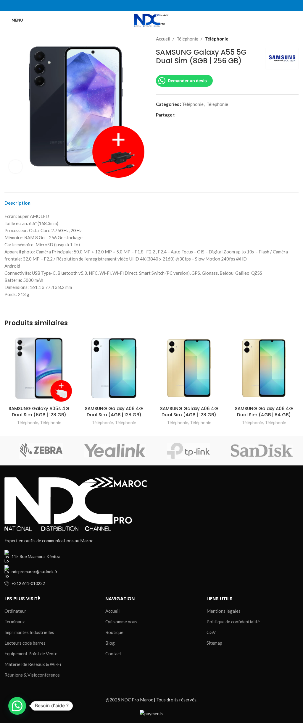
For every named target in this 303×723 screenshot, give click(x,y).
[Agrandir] (15, 166)
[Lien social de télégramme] (206, 115)
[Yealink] (115, 450)
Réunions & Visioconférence (32, 674)
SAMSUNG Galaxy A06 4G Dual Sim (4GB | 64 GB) (264, 411)
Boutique (114, 632)
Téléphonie (187, 38)
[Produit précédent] (280, 38)
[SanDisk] (261, 450)
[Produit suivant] (295, 38)
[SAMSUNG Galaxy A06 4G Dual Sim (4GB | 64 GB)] (264, 368)
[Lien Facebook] (144, 6)
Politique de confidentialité (233, 621)
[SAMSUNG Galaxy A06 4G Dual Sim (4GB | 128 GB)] (114, 368)
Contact (113, 653)
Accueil (163, 38)
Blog (110, 643)
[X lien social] (185, 115)
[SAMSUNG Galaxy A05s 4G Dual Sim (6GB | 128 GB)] (39, 368)
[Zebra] (41, 450)
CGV (211, 632)
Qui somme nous (121, 621)
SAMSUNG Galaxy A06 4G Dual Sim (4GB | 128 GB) (114, 411)
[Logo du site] (151, 19)
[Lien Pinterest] (192, 115)
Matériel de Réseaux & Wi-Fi (32, 664)
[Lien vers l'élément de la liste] (75, 571)
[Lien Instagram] (151, 6)
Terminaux (14, 621)
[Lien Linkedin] (158, 6)
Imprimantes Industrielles (29, 632)
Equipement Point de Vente (30, 653)
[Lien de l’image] (75, 503)
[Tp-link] (188, 450)
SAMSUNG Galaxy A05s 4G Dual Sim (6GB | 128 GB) (39, 411)
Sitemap (214, 643)
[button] (17, 706)
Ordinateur (15, 611)
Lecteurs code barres (25, 643)
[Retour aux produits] (287, 38)
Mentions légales (224, 611)
